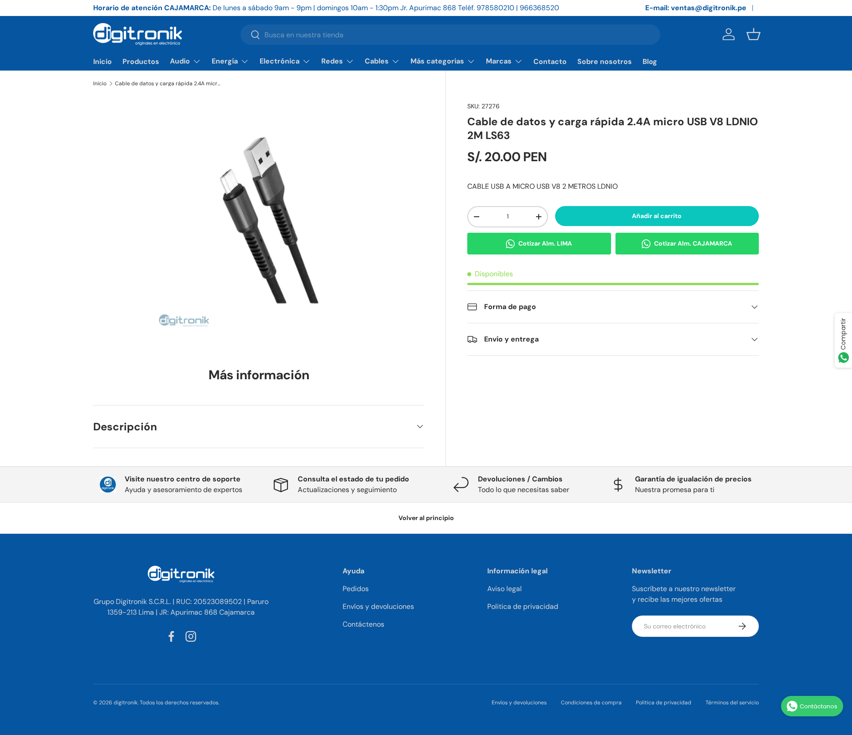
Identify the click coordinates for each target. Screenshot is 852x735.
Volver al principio (426, 518)
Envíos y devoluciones (378, 606)
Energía (225, 61)
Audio (180, 61)
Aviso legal (504, 588)
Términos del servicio (732, 702)
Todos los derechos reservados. (179, 702)
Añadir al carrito (657, 216)
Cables (377, 61)
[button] (753, 34)
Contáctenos (363, 624)
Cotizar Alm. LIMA (545, 243)
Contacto (550, 61)
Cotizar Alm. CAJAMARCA (693, 243)
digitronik (126, 702)
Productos (140, 61)
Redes (332, 61)
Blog (650, 61)
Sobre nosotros (604, 61)
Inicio (102, 61)
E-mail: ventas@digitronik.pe (695, 7)
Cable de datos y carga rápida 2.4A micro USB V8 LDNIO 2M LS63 (168, 83)
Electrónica (280, 61)
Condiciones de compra (591, 702)
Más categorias (437, 61)
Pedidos (356, 588)
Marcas (499, 61)
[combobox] (450, 34)
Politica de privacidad (522, 606)
